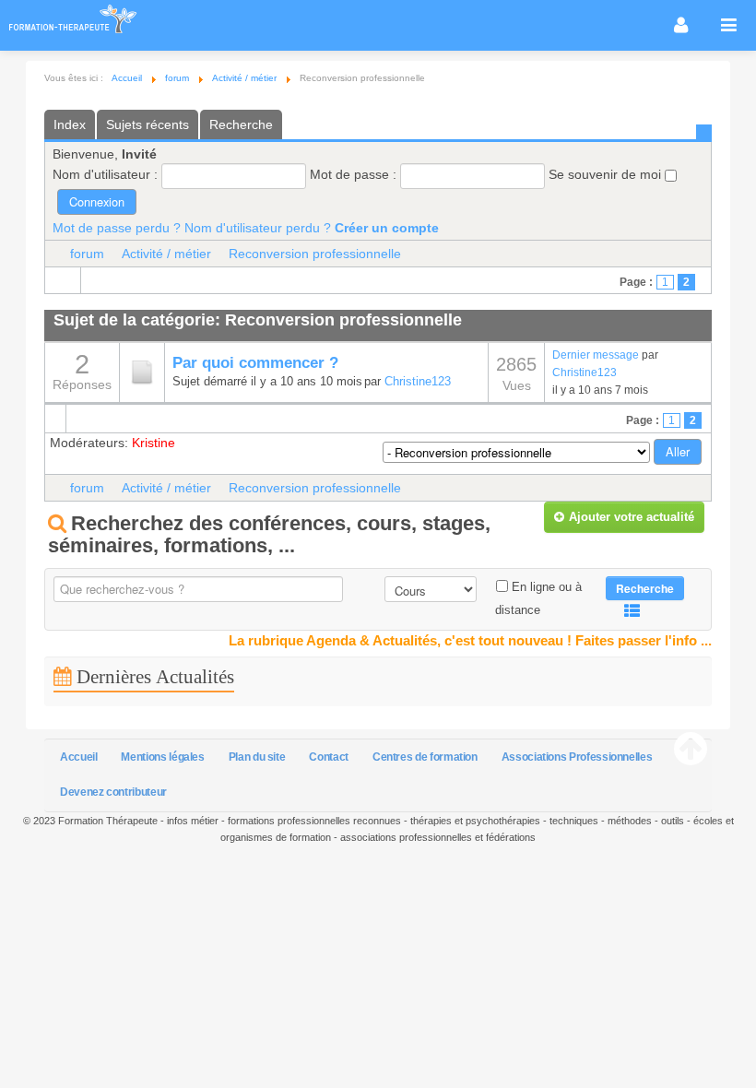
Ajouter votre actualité (631, 517)
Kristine (153, 442)
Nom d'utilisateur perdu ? (257, 227)
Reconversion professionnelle (315, 253)
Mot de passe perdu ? (117, 227)
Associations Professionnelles (577, 757)
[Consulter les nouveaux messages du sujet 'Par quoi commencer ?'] (142, 371)
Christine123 (417, 381)
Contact (328, 757)
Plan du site (257, 757)
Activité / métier (166, 253)
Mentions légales (162, 757)
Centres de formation (425, 757)
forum (87, 253)
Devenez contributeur (113, 792)
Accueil (78, 757)
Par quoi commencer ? (255, 363)
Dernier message (595, 355)
